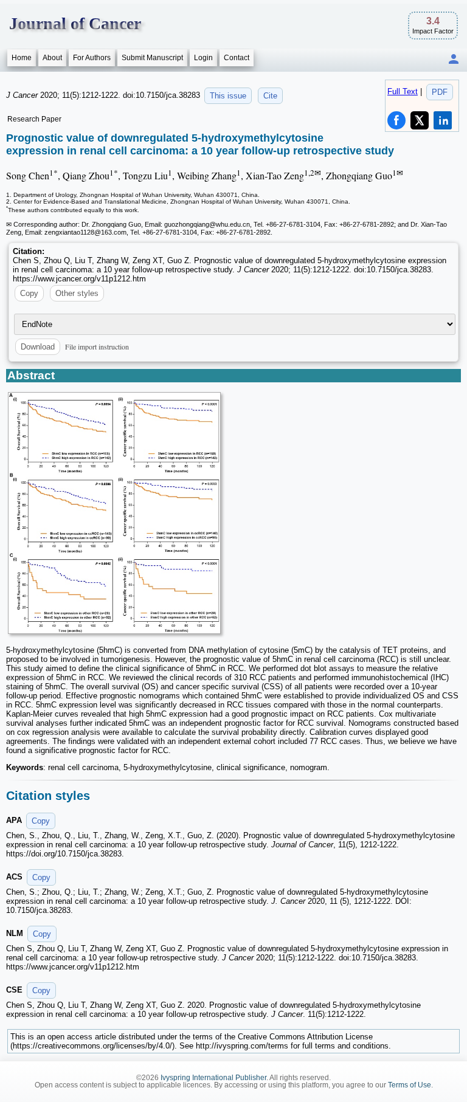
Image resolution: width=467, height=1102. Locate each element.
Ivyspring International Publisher (213, 1077)
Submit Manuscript (152, 57)
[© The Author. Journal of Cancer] (114, 513)
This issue (228, 95)
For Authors (92, 57)
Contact (236, 57)
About (52, 57)
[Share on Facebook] (396, 120)
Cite (270, 95)
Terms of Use (409, 1085)
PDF (440, 92)
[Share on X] (419, 120)
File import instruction (97, 346)
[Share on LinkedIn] (443, 120)
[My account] (454, 60)
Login (203, 57)
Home (22, 57)
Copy (29, 293)
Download (38, 346)
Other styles (77, 293)
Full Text (402, 91)
